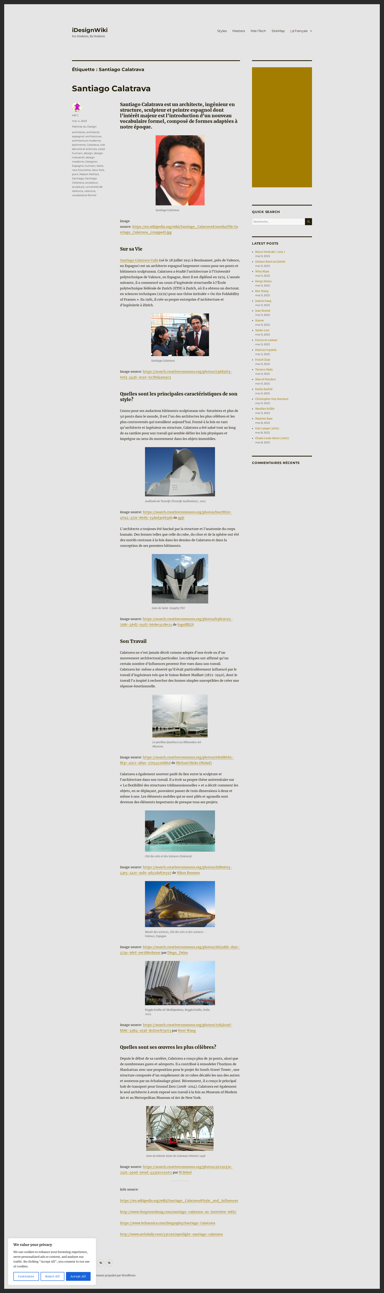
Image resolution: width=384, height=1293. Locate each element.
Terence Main (264, 369)
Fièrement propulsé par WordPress (113, 1275)
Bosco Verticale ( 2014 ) (270, 252)
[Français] (109, 1262)
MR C (75, 115)
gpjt (181, 518)
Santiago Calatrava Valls (139, 260)
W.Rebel (185, 1172)
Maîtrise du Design (84, 126)
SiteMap (278, 31)
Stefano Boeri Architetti (270, 261)
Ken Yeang (262, 291)
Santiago (78, 178)
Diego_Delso (177, 953)
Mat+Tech (258, 31)
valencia (89, 191)
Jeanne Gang (263, 301)
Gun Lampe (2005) (267, 428)
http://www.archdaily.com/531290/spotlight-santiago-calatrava (171, 1234)
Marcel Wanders (265, 379)
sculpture (78, 186)
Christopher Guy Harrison (271, 399)
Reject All (52, 1276)
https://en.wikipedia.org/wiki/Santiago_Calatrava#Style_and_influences (179, 1201)
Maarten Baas (264, 418)
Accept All (78, 1276)
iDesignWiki (90, 30)
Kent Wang (187, 1030)
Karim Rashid (263, 389)
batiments (79, 144)
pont (75, 174)
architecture (93, 136)
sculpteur (91, 182)
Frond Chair (262, 359)
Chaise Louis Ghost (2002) (272, 438)
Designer (91, 161)
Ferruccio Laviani (266, 340)
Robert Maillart (89, 174)
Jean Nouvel (262, 310)
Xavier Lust (262, 330)
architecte (78, 132)
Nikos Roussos (188, 873)
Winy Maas (262, 271)
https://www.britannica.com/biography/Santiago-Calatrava (167, 1223)
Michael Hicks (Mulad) (194, 763)
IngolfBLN (185, 624)
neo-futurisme (81, 170)
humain (90, 165)
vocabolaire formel (84, 195)
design (88, 153)
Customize (26, 1276)
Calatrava (93, 144)
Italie (100, 165)
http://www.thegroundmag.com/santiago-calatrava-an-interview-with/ (178, 1212)
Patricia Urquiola (265, 350)
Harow (259, 320)
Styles (222, 31)
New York (98, 170)
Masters (238, 31)
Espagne (78, 165)
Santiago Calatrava (111, 88)
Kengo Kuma (263, 281)
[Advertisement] (283, 128)
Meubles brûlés (265, 409)
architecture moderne (86, 140)
